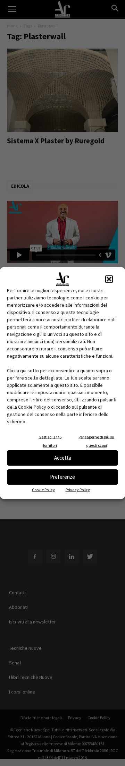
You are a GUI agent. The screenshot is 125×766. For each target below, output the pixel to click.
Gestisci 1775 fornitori (50, 441)
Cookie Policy (43, 489)
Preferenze (62, 477)
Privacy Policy (78, 489)
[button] (109, 278)
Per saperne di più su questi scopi (96, 441)
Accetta (62, 457)
